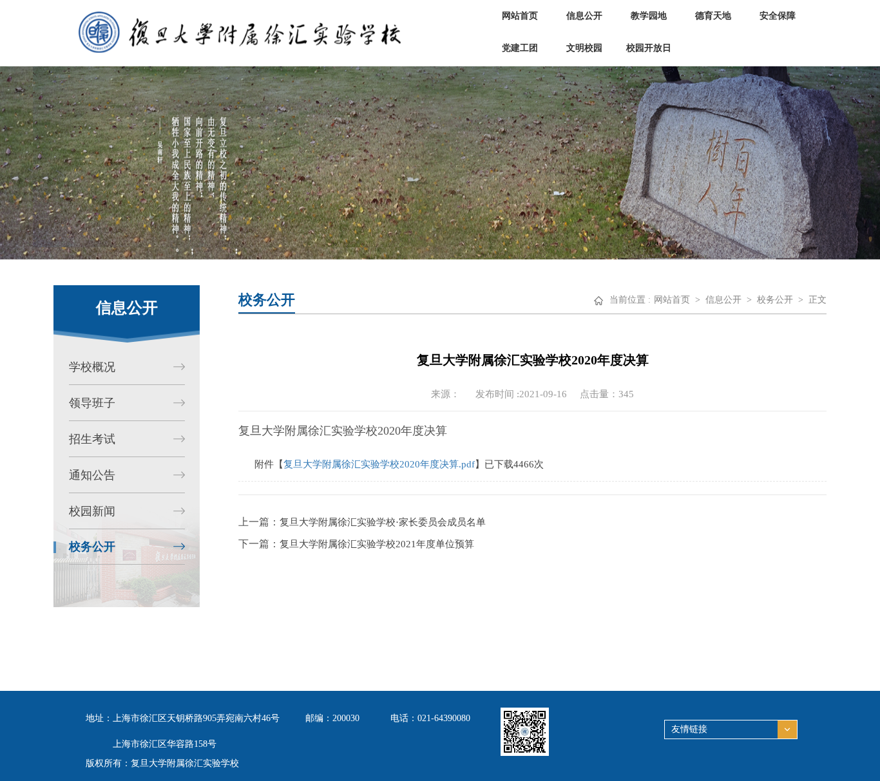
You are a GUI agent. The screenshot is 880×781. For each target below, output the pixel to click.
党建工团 (520, 48)
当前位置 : (630, 300)
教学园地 (649, 16)
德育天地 (713, 16)
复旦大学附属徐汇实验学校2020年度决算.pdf (379, 464)
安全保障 (778, 16)
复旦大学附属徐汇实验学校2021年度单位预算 (377, 544)
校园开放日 (648, 48)
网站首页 (520, 16)
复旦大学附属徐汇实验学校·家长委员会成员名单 (383, 522)
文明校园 (584, 48)
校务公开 (775, 300)
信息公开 (584, 16)
